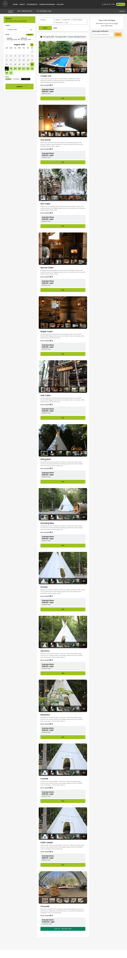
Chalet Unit (66, 20)
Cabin (57, 20)
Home (15, 4)
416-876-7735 (109, 4)
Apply (118, 34)
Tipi (67, 23)
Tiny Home (58, 23)
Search (19, 86)
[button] (19, 29)
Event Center (78, 20)
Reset (55, 28)
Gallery (60, 4)
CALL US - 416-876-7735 (62, 929)
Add (62, 98)
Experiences (32, 4)
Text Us (121, 4)
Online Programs (47, 4)
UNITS (10, 11)
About (22, 4)
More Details (44, 85)
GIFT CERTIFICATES (24, 11)
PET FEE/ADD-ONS (44, 11)
